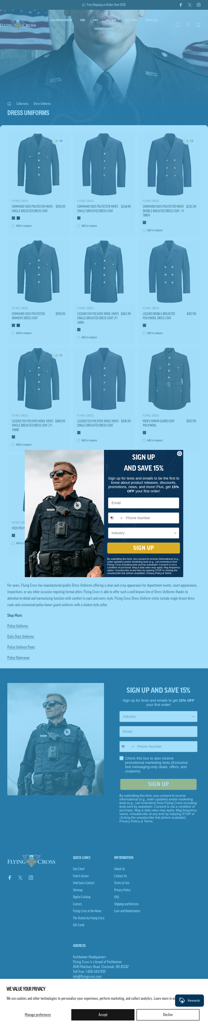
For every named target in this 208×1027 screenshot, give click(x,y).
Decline (168, 1015)
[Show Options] (175, 533)
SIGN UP (143, 548)
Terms (168, 573)
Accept (103, 1015)
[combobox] (116, 518)
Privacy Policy (154, 573)
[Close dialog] (180, 454)
